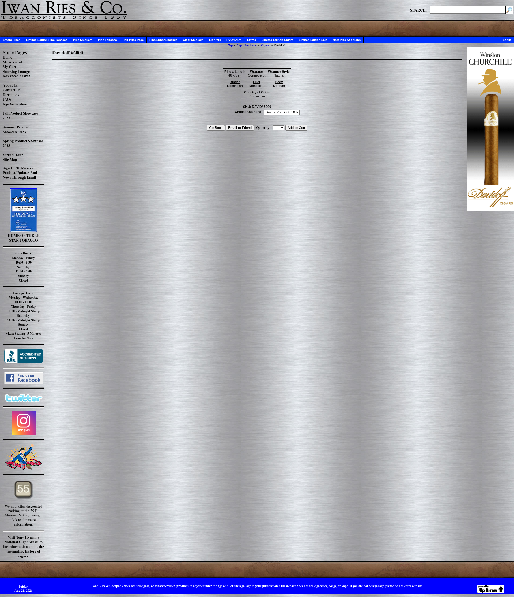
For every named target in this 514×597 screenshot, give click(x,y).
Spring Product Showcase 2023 (23, 143)
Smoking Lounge (16, 71)
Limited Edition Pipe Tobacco (46, 39)
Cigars (265, 45)
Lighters (215, 39)
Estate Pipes (11, 39)
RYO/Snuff (233, 39)
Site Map (10, 159)
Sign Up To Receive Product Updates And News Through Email (20, 172)
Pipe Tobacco (107, 39)
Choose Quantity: (248, 112)
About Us (10, 85)
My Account (12, 62)
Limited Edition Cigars (277, 39)
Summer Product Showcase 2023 (16, 129)
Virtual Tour (13, 155)
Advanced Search (17, 76)
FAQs (7, 99)
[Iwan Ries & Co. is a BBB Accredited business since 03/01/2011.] (23, 361)
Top (230, 45)
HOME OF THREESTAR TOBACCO (23, 238)
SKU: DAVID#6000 (257, 107)
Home (7, 57)
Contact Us (11, 90)
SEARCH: (418, 10)
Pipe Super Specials (163, 39)
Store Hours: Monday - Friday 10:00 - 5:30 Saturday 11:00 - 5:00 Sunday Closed (23, 267)
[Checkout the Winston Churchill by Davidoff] (490, 209)
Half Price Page (133, 39)
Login (507, 39)
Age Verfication (15, 104)
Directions (11, 94)
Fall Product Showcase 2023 (20, 116)
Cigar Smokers (193, 39)
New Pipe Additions (347, 39)
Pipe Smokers (82, 39)
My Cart (9, 66)
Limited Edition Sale (313, 39)
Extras (251, 39)
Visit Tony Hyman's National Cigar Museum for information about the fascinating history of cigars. (23, 547)
